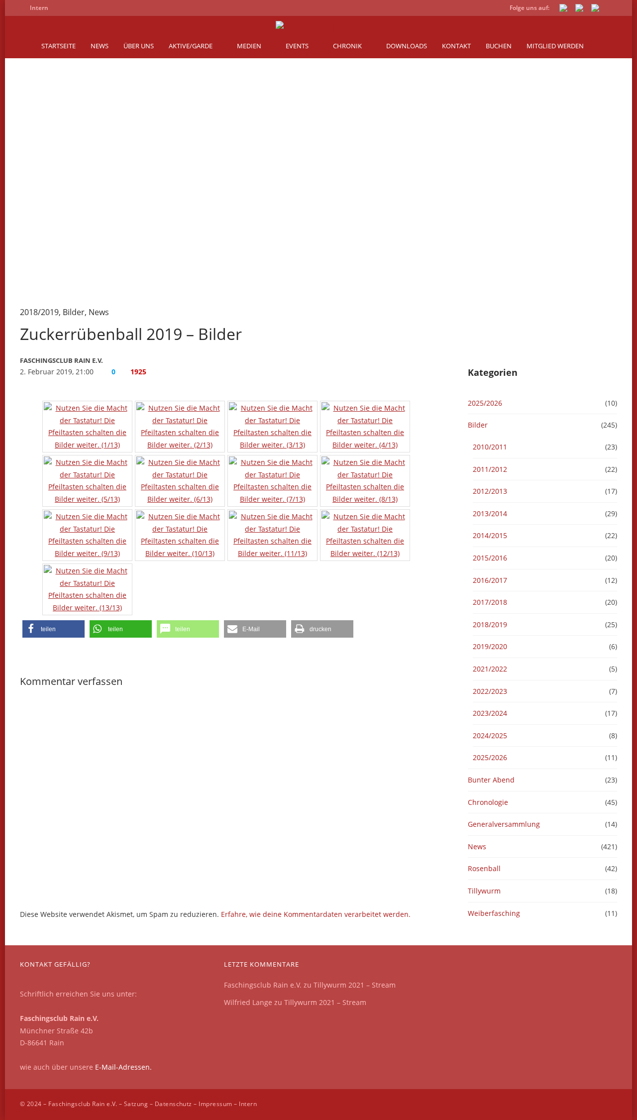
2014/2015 (490, 535)
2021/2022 (490, 668)
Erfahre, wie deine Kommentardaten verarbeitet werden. (316, 914)
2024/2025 (490, 735)
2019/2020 (490, 646)
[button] (53, 629)
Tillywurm (484, 891)
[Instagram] (595, 9)
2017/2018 (490, 602)
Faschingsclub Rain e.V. (263, 985)
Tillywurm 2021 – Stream (355, 985)
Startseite (58, 45)
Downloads (406, 45)
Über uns (138, 45)
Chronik (347, 45)
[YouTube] (579, 9)
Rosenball (484, 868)
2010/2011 (490, 446)
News (99, 45)
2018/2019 (39, 312)
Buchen (499, 45)
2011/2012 (490, 469)
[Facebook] (563, 9)
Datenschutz (173, 1104)
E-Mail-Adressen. (123, 1067)
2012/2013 (490, 491)
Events (297, 45)
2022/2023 (490, 691)
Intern (248, 1104)
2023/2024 (490, 713)
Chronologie (488, 802)
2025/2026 (485, 403)
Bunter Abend (491, 779)
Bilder (74, 312)
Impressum (215, 1104)
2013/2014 (490, 513)
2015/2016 (490, 557)
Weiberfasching (494, 913)
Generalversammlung (504, 824)
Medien (249, 45)
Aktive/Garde (190, 45)
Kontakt (456, 45)
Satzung (136, 1104)
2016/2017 (490, 580)
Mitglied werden (555, 45)
